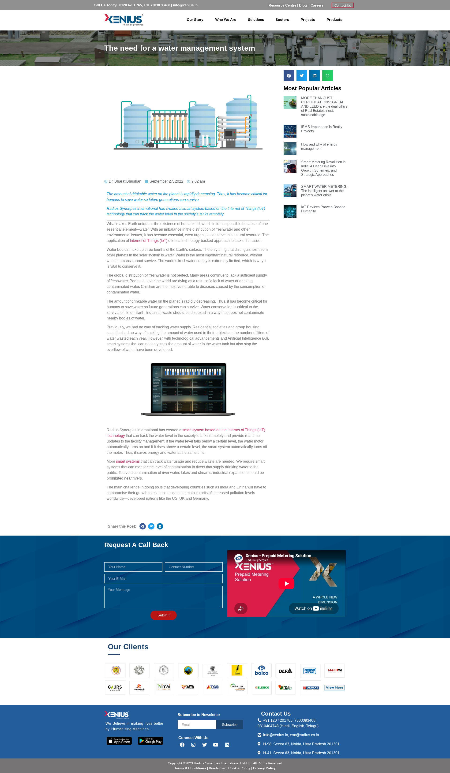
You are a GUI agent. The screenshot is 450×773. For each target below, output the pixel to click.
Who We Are (225, 19)
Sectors (282, 19)
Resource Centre (282, 5)
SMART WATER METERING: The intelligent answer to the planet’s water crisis (324, 190)
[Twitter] (204, 745)
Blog (304, 5)
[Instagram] (193, 745)
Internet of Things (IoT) (148, 241)
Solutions (256, 19)
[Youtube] (216, 745)
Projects (308, 19)
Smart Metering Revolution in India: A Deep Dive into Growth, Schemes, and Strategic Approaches (323, 168)
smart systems (128, 461)
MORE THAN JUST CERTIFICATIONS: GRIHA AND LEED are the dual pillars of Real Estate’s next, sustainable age (324, 106)
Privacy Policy (264, 768)
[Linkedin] (227, 745)
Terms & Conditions (190, 768)
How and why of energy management (319, 146)
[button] (142, 526)
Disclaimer (217, 768)
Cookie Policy (238, 768)
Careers (317, 5)
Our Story (195, 19)
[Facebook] (182, 745)
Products (334, 19)
